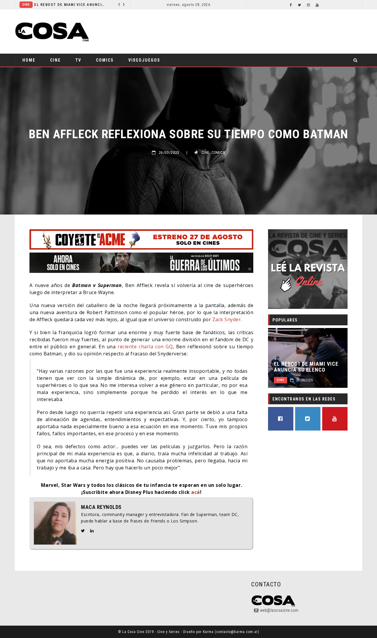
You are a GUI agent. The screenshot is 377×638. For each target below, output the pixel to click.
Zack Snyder (226, 319)
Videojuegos (144, 60)
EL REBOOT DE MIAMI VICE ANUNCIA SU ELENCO (69, 5)
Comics (105, 60)
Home (28, 60)
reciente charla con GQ (145, 346)
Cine (26, 4)
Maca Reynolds (101, 507)
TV (78, 60)
